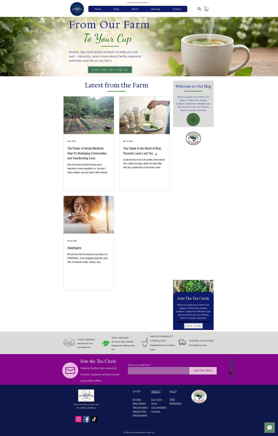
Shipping (175, 403)
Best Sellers (139, 403)
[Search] (199, 9)
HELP (173, 391)
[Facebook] (86, 419)
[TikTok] (94, 419)
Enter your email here (138, 365)
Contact (155, 411)
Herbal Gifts (139, 411)
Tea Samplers (140, 407)
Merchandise (140, 415)
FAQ (172, 399)
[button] (206, 8)
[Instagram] (78, 419)
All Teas (137, 399)
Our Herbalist (158, 407)
